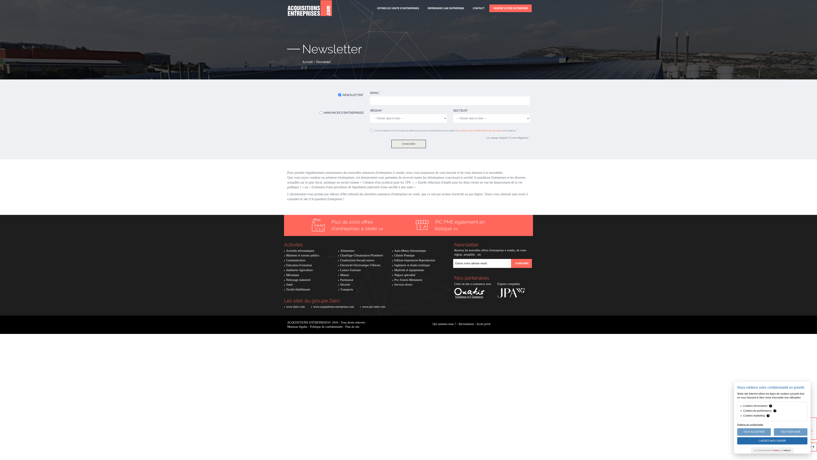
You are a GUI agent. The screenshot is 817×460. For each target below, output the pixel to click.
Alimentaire (347, 250)
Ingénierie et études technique (412, 265)
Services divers (403, 284)
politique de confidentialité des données (479, 130)
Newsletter (353, 95)
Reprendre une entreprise (446, 8)
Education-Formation (299, 265)
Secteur (460, 110)
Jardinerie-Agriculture (299, 270)
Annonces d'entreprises (344, 112)
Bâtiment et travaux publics (302, 255)
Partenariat (346, 280)
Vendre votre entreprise (510, 8)
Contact (478, 8)
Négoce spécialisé (404, 275)
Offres (398, 8)
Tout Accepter (754, 431)
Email (374, 93)
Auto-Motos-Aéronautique (410, 250)
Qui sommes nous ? (444, 324)
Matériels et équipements (409, 270)
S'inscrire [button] (408, 143)
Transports (346, 289)
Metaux (344, 275)
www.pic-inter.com (373, 306)
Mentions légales (297, 326)
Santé (289, 284)
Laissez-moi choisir (772, 440)
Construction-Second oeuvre (357, 260)
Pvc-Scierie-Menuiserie (408, 280)
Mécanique (292, 275)
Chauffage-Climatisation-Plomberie (361, 255)
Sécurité (345, 284)
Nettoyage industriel (298, 280)
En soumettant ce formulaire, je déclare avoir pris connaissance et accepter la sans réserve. (445, 130)
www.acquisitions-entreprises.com (333, 306)
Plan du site (352, 326)
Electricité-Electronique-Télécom (360, 265)
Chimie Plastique (404, 255)
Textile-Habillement (298, 289)
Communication (295, 260)
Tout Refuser (790, 431)
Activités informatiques (300, 250)
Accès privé (483, 324)
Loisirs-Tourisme (350, 270)
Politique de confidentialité (326, 326)
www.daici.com (295, 306)
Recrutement (466, 324)
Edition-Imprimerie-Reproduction (414, 260)
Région (375, 110)
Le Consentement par (772, 450)
